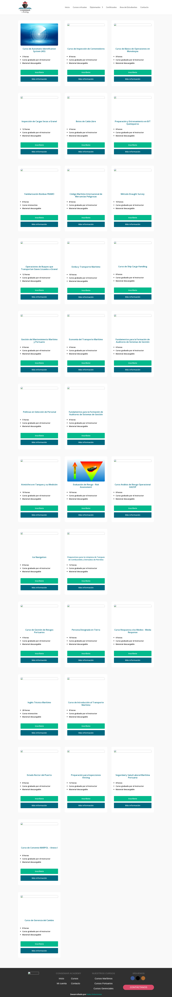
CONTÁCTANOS (138, 987)
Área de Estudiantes (128, 7)
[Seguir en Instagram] (143, 978)
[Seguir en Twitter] (138, 978)
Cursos (74, 978)
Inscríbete (39, 72)
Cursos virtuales (80, 7)
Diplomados (95, 7)
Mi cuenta (62, 983)
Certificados (111, 7)
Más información (39, 79)
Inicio (67, 7)
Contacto (144, 7)
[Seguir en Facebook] (133, 978)
